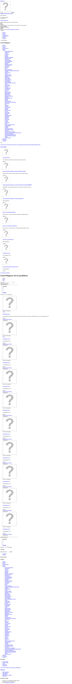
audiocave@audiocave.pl (10, 682)
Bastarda (6, 56)
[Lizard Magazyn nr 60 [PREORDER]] (6, 250)
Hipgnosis (7, 76)
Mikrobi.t (6, 99)
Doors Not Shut (8, 65)
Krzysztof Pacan (8, 87)
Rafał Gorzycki (7, 72)
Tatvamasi (7, 126)
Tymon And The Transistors (10, 131)
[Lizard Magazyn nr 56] (10, 430)
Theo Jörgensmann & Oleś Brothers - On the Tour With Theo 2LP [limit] (14, 171)
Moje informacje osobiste (7, 675)
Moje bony (5, 676)
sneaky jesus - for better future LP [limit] (9, 212)
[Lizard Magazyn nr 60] (10, 334)
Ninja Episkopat (8, 101)
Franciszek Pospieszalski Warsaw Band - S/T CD (10, 266)
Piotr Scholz (7, 113)
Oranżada (6, 108)
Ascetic (6, 53)
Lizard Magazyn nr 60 (6, 253)
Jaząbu (6, 83)
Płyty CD (4, 33)
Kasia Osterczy (7, 85)
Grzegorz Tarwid (8, 74)
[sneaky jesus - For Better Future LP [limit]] (6, 209)
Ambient (36, 144)
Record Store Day (13, 144)
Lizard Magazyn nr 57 (6, 410)
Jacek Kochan (7, 80)
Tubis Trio (7, 130)
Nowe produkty (3, 146)
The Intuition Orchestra (9, 129)
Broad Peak (7, 59)
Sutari (6, 123)
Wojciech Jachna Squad (9, 133)
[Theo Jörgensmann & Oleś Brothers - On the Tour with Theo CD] (6, 196)
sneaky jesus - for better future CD (8, 239)
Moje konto (2, 669)
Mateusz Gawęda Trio (9, 96)
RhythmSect (7, 116)
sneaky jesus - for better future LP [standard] (10, 225)
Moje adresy (5, 674)
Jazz (1, 144)
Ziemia (6, 136)
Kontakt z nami (5, 662)
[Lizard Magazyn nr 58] (10, 383)
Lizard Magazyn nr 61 (6, 157)
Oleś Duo (6, 106)
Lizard (6, 90)
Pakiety (4, 37)
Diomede (6, 63)
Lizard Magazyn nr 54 (6, 481)
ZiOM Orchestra (8, 137)
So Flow (6, 120)
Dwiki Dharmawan (8, 69)
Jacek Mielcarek (8, 81)
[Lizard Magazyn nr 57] (10, 406)
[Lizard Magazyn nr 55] (10, 454)
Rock (9, 144)
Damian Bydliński (31, 144)
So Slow (6, 121)
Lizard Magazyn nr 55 (6, 457)
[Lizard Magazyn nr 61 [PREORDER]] (6, 155)
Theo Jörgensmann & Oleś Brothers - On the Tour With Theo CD (13, 198)
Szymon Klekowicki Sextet (10, 124)
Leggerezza (7, 89)
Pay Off (6, 111)
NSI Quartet (7, 103)
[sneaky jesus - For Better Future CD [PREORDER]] (6, 237)
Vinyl (7, 144)
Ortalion (6, 109)
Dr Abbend (7, 66)
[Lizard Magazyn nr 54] (10, 478)
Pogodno (6, 114)
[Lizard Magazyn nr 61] (10, 309)
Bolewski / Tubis (8, 58)
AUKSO (6, 55)
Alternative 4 (7, 52)
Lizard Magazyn (6, 35)
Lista (3, 280)
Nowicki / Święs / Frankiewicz (10, 102)
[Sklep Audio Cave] (5, 11)
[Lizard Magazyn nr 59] (10, 359)
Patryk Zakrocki (8, 110)
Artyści (4, 50)
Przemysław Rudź (8, 115)
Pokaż (1, 283)
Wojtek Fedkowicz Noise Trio (10, 135)
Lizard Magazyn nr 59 (6, 362)
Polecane (4, 138)
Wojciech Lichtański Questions (10, 134)
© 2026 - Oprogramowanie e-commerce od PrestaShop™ (10, 667)
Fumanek (6, 71)
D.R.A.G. (6, 67)
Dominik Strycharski (8, 64)
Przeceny (4, 38)
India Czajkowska (8, 79)
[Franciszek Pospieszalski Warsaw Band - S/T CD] (6, 264)
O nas (4, 663)
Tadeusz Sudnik (8, 125)
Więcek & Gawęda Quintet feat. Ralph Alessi (13, 132)
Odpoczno (7, 105)
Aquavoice (7, 54)
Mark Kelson (7, 610)
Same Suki (7, 117)
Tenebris (6, 127)
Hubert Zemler (7, 77)
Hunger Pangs (7, 78)
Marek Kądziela (8, 609)
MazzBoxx (7, 97)
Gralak (6, 73)
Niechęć (6, 100)
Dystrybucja (5, 36)
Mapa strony (5, 665)
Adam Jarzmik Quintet (9, 51)
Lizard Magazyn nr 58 (6, 386)
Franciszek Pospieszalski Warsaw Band (12, 70)
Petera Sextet (7, 112)
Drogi (6, 68)
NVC (6, 104)
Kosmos (6, 86)
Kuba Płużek (7, 88)
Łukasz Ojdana (7, 91)
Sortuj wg (2, 282)
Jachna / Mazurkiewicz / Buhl (10, 82)
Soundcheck (7, 122)
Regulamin (5, 664)
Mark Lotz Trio (7, 95)
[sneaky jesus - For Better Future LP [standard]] (6, 223)
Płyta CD (4, 144)
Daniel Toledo (7, 62)
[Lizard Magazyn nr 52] (10, 525)
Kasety (4, 34)
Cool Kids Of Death (8, 61)
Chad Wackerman (8, 60)
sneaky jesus (7, 119)
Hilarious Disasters (8, 75)
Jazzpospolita (7, 84)
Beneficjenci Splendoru (9, 57)
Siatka (4, 279)
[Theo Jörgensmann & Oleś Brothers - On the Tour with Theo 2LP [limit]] (6, 169)
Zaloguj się (2, 0)
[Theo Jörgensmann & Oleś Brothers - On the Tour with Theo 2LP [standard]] (6, 182)
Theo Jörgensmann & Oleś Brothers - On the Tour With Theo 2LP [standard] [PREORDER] (17, 184)
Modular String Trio (8, 98)
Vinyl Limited (19, 144)
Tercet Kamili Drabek (9, 128)
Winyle (4, 32)
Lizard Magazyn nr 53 (6, 505)
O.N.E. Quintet (7, 107)
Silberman (7, 118)
